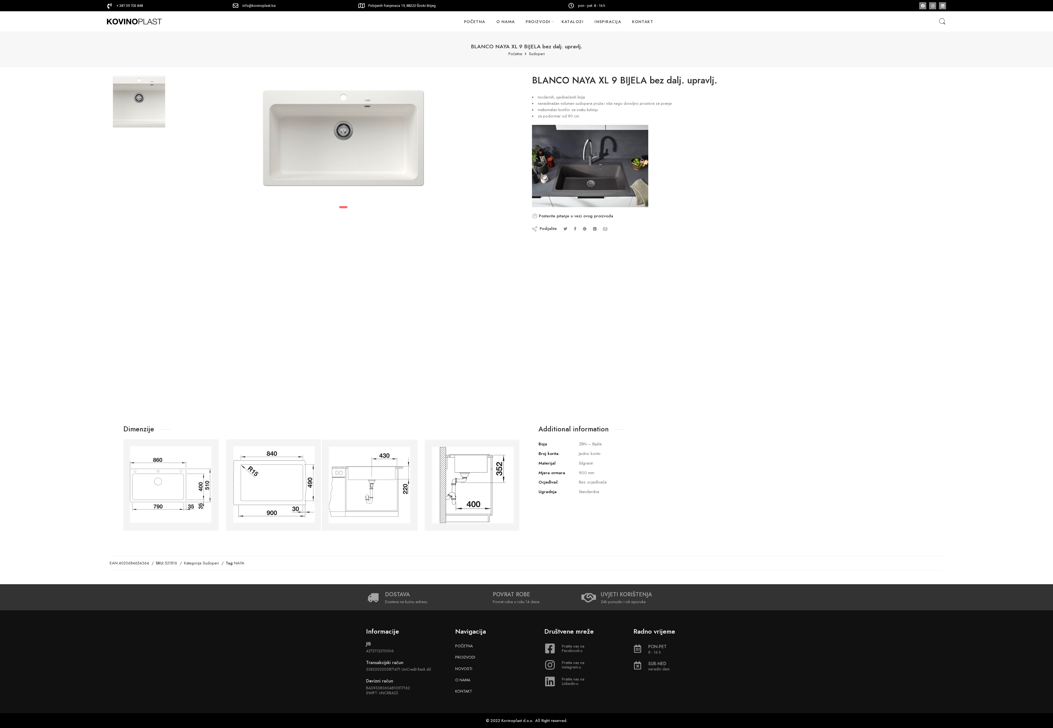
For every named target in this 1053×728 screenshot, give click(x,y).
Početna (515, 54)
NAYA (239, 563)
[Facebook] (922, 5)
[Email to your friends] (605, 229)
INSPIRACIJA (608, 21)
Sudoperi (537, 54)
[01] (139, 101)
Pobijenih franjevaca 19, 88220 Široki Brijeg (402, 6)
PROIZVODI (538, 21)
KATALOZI (573, 21)
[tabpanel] (343, 139)
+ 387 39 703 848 (130, 6)
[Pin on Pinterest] (584, 229)
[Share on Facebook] (575, 229)
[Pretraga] (942, 21)
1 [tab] (343, 207)
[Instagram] (932, 5)
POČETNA (474, 21)
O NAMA (505, 21)
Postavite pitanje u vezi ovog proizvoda (575, 216)
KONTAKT (642, 21)
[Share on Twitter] (565, 229)
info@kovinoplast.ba (259, 6)
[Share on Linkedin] (594, 229)
